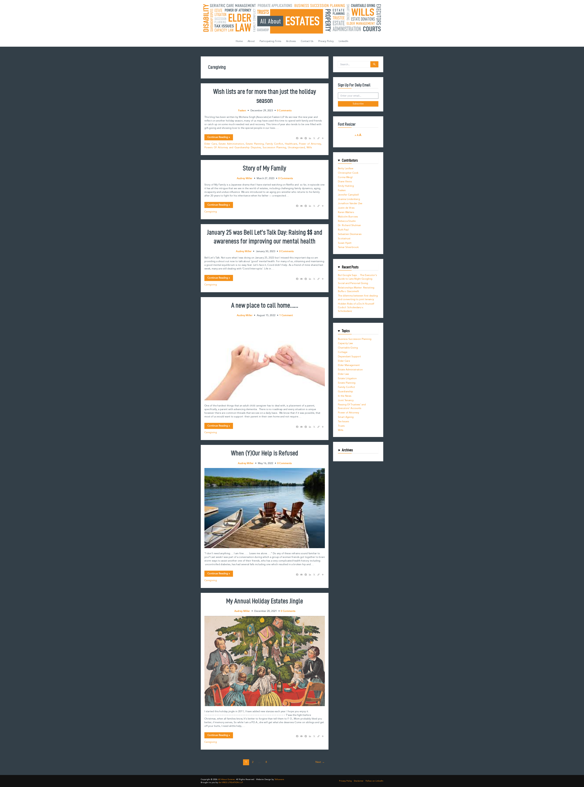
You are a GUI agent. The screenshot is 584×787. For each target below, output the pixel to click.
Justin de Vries (346, 208)
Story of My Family (264, 168)
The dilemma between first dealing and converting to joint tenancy (358, 297)
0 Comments (284, 111)
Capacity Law (345, 343)
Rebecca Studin (347, 221)
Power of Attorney (310, 144)
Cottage (342, 352)
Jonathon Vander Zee (350, 203)
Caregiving (210, 212)
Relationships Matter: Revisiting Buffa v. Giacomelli (356, 289)
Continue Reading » (218, 137)
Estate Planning (255, 144)
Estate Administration (231, 144)
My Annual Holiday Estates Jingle (264, 601)
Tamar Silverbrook (348, 247)
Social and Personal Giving (353, 283)
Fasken (342, 190)
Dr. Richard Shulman (349, 225)
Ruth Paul (343, 230)
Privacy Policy (326, 41)
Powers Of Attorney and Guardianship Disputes (232, 147)
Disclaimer (359, 781)
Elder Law (343, 374)
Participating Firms (270, 41)
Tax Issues (343, 421)
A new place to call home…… (264, 305)
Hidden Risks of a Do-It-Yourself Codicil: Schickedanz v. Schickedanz (356, 307)
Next (320, 762)
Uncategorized (296, 147)
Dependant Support (349, 357)
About (251, 41)
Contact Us (307, 41)
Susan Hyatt (344, 243)
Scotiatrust (344, 239)
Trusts (341, 426)
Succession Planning (274, 147)
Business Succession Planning (354, 339)
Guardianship (345, 392)
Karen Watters (346, 212)
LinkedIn (343, 41)
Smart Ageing (346, 417)
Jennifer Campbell (348, 195)
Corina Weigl (345, 177)
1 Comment (286, 315)
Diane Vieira (345, 182)
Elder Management (349, 365)
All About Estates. (226, 779)
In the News (344, 396)
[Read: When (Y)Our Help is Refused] (264, 508)
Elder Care (210, 144)
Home (239, 41)
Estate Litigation (347, 378)
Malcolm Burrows (348, 217)
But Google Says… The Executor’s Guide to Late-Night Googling (357, 277)
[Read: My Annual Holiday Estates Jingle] (264, 661)
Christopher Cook (348, 173)
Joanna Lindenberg (349, 199)
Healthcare (291, 144)
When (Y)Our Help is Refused (264, 453)
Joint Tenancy (346, 400)
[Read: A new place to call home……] (264, 360)
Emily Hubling (346, 186)
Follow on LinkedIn (374, 781)
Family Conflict (274, 144)
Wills (309, 147)
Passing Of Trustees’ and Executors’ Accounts (352, 406)
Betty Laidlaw (345, 168)
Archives (291, 41)
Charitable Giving (348, 348)
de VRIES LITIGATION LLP (231, 782)
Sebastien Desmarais (350, 234)
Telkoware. (280, 779)
